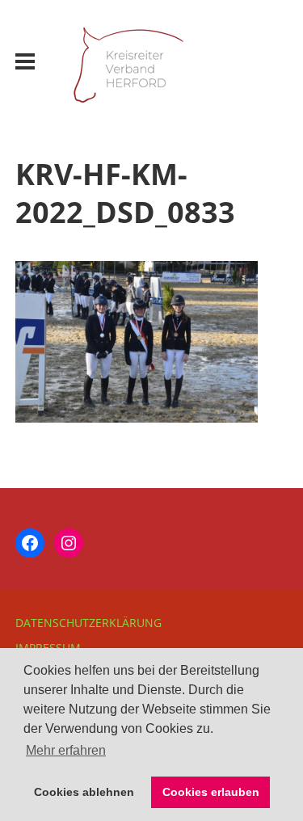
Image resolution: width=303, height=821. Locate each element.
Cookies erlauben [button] (210, 791)
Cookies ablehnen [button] (84, 791)
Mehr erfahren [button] (66, 750)
